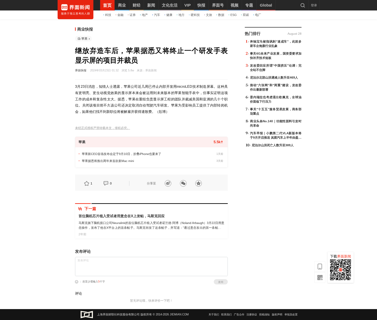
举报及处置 (291, 314)
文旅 (209, 15)
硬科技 (195, 15)
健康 (169, 15)
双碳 (246, 15)
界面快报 (80, 70)
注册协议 (252, 314)
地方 (181, 15)
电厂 (258, 15)
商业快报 (85, 29)
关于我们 (214, 314)
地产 (145, 15)
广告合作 (239, 314)
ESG (233, 15)
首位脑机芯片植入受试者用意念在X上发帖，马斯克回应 (122, 216)
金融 (120, 15)
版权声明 (277, 314)
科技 (108, 15)
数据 (221, 15)
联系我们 (226, 314)
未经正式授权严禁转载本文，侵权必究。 (102, 128)
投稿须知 (264, 314)
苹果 (84, 38)
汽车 (157, 15)
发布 (220, 282)
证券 (133, 15)
